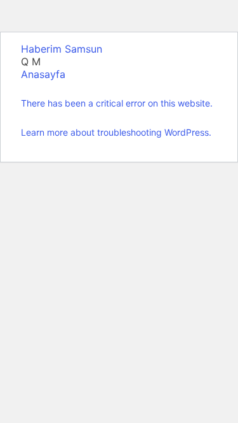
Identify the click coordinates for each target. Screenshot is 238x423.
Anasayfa (43, 74)
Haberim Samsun (61, 48)
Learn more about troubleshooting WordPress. (116, 132)
